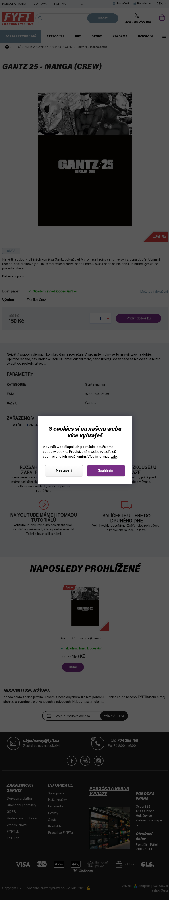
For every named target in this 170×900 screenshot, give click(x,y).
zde (112, 457)
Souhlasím (104, 470)
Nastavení (62, 470)
